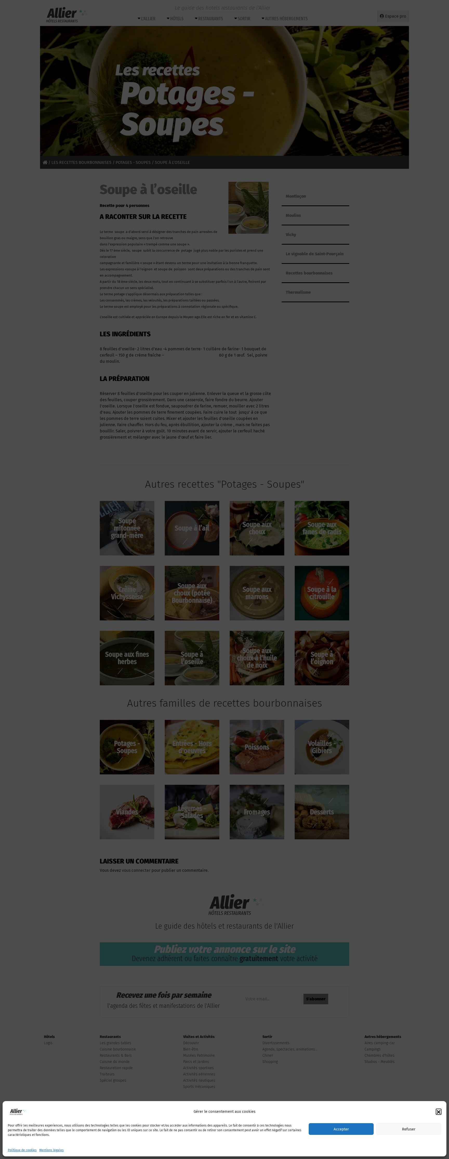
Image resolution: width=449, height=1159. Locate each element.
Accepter (341, 1129)
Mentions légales (51, 1150)
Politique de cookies (22, 1150)
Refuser (408, 1129)
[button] (438, 1111)
